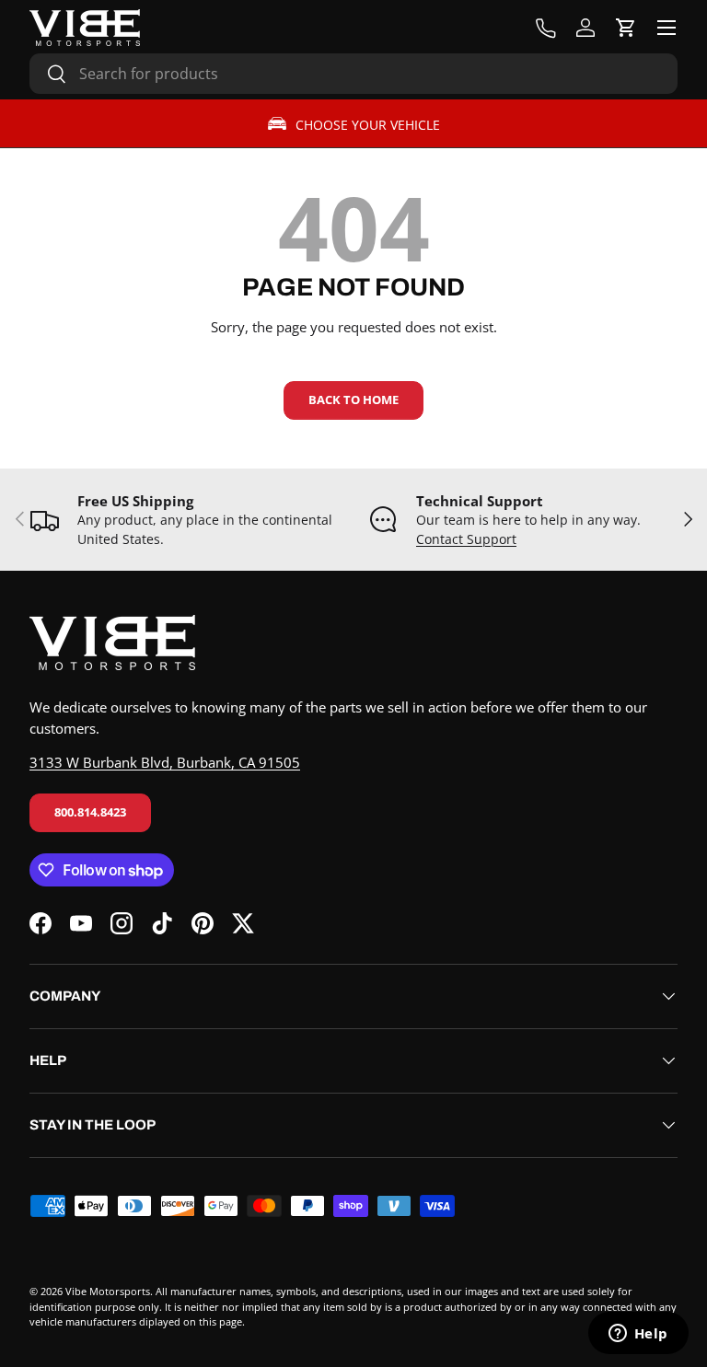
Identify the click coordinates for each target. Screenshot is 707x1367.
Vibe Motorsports (107, 1291)
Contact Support (466, 539)
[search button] (48, 75)
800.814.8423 (90, 812)
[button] (626, 27)
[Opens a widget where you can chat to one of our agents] (638, 1335)
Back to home (353, 399)
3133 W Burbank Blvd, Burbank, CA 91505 (164, 762)
